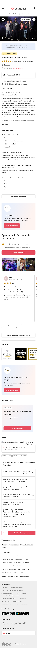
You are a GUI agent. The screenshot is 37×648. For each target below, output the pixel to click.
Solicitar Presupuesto (21, 533)
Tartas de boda (18, 573)
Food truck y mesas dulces (10, 576)
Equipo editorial (6, 604)
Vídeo (26, 559)
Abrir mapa (29, 444)
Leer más (5, 124)
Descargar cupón (17, 428)
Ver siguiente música (8, 540)
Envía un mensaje (12, 226)
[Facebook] (3, 623)
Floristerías (20, 566)
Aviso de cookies (21, 593)
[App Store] (8, 615)
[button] (18, 216)
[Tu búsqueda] (3, 19)
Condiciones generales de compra (12, 590)
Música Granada (6, 455)
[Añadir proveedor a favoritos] (33, 19)
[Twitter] (7, 623)
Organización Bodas (24, 569)
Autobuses (17, 562)
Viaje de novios (6, 573)
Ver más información (18, 197)
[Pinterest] (11, 623)
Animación (11, 566)
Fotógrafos (18, 559)
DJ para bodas (24, 576)
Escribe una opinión (18, 253)
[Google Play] (22, 615)
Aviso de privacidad (7, 593)
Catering (4, 556)
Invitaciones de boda (15, 556)
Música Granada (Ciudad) (20, 455)
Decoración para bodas (9, 569)
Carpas (4, 566)
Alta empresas (6, 601)
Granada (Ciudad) (14, 14)
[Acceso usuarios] (34, 8)
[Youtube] (20, 623)
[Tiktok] (24, 623)
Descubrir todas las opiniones (17, 335)
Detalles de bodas (7, 559)
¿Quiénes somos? (18, 601)
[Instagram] (15, 623)
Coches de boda (7, 562)
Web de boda (25, 604)
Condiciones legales (16, 587)
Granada (4, 14)
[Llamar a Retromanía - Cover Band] (4, 533)
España (8, 633)
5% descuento (18, 68)
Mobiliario (26, 562)
